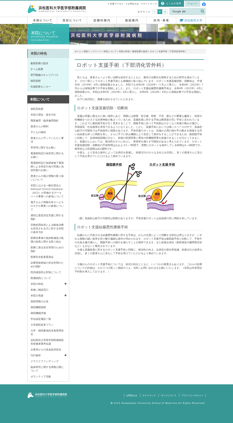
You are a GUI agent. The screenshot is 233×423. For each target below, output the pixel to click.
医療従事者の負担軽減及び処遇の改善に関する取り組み (47, 239)
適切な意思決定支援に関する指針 (47, 217)
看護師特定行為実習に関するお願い (47, 155)
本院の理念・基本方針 (43, 114)
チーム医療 (36, 69)
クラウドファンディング (45, 361)
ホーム (78, 51)
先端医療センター (40, 86)
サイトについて (168, 395)
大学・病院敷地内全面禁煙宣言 (47, 332)
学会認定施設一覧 (41, 319)
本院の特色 (124, 51)
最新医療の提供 (139, 51)
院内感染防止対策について (46, 272)
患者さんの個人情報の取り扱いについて (47, 177)
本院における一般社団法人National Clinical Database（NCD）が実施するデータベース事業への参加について (47, 191)
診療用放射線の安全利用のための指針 (47, 264)
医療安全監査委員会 (42, 257)
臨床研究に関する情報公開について (47, 368)
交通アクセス (117, 3)
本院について (109, 51)
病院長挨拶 (37, 108)
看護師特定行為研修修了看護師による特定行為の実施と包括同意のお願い (47, 166)
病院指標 (35, 80)
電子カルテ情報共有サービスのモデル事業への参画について (47, 205)
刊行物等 (36, 355)
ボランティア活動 (41, 376)
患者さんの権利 (39, 126)
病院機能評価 (38, 313)
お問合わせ (133, 3)
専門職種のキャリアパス (44, 75)
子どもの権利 (38, 132)
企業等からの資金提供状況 (46, 349)
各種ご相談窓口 (39, 289)
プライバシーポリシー (192, 395)
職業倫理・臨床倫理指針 (45, 120)
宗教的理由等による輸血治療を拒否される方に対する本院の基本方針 (47, 228)
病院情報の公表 (39, 301)
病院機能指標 (38, 307)
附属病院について (41, 278)
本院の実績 (37, 295)
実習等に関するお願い (43, 147)
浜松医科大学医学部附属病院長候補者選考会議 (47, 341)
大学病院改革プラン (42, 324)
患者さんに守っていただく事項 (47, 139)
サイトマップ (150, 3)
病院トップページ (92, 51)
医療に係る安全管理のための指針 (47, 249)
